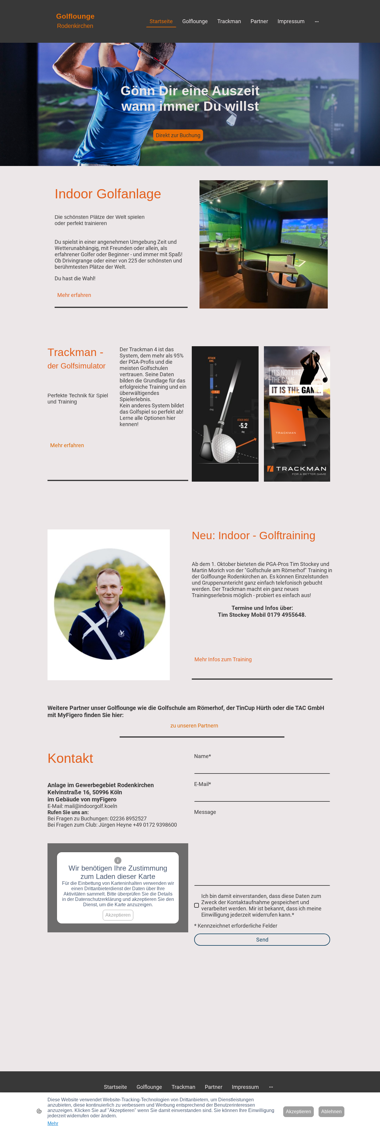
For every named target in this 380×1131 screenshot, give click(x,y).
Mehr (53, 1123)
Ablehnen (331, 1111)
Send (262, 940)
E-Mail (202, 784)
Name (202, 756)
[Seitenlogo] (75, 35)
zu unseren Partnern (194, 725)
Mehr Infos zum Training (223, 659)
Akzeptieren (118, 915)
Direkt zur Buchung (178, 135)
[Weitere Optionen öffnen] (317, 21)
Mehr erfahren (74, 295)
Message (205, 812)
